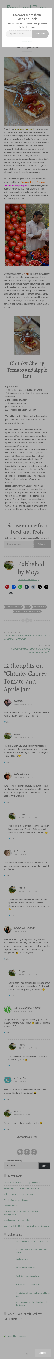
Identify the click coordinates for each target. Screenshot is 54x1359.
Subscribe (40, 34)
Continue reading (27, 41)
